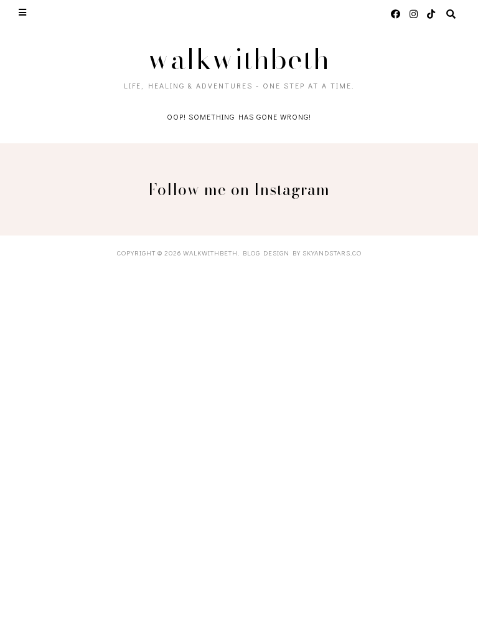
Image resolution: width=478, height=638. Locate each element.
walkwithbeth (239, 58)
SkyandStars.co (332, 252)
